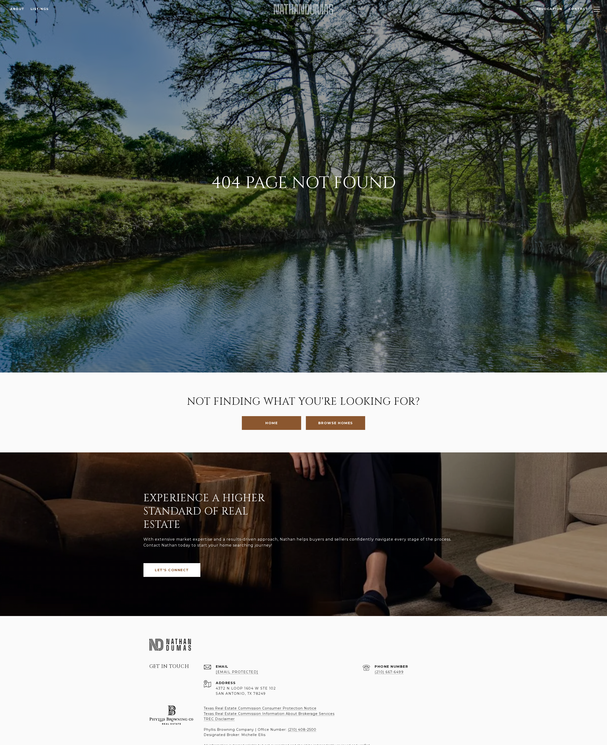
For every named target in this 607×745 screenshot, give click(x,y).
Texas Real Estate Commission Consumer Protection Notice (260, 708)
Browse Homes (335, 423)
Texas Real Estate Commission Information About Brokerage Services (269, 714)
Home (271, 423)
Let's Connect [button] (172, 570)
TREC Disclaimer (219, 719)
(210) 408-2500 (302, 729)
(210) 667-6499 (389, 672)
